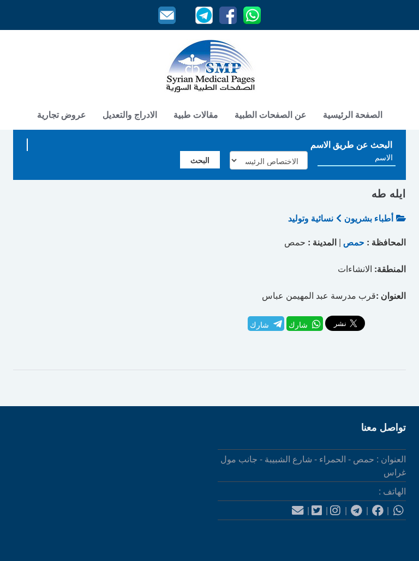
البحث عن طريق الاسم (351, 144)
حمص (353, 242)
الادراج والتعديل (130, 114)
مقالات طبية (195, 114)
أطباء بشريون (368, 218)
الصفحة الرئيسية (352, 114)
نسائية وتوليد (310, 218)
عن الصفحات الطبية (271, 114)
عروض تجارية (61, 114)
